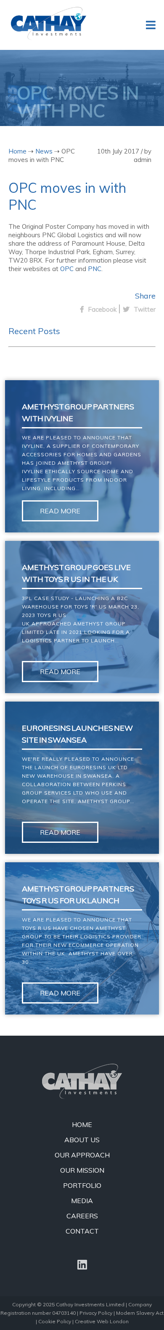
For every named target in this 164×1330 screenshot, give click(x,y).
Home (17, 151)
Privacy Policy (95, 1313)
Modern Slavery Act (140, 1313)
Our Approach (82, 1155)
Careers (82, 1216)
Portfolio (82, 1185)
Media (82, 1200)
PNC (94, 269)
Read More (60, 511)
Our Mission (82, 1170)
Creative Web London (102, 1321)
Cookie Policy (54, 1321)
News (44, 151)
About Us (82, 1139)
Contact (82, 1231)
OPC (67, 269)
